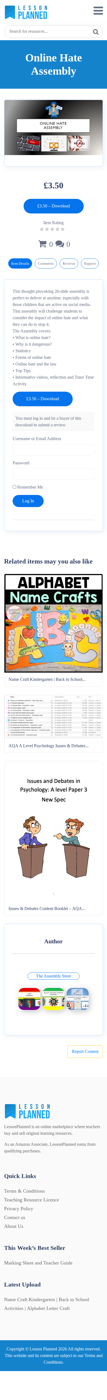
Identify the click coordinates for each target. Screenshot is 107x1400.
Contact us (14, 1217)
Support (90, 263)
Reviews (69, 263)
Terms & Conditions (24, 1191)
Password (21, 463)
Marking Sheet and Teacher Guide (38, 1263)
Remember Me (29, 487)
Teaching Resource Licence (31, 1200)
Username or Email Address (37, 438)
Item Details (20, 263)
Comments (46, 263)
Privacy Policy (18, 1208)
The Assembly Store (53, 976)
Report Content (85, 1051)
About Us (13, 1226)
